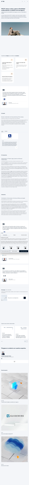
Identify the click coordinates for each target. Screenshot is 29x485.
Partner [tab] (6, 131)
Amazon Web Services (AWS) (5, 173)
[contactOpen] (14, 361)
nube (11, 171)
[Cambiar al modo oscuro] (24, 1)
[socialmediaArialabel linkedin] (1, 358)
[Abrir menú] (27, 1)
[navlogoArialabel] (2, 1)
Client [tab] (2, 131)
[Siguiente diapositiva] (27, 341)
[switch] (11, 248)
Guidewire (6, 162)
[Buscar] (22, 1)
